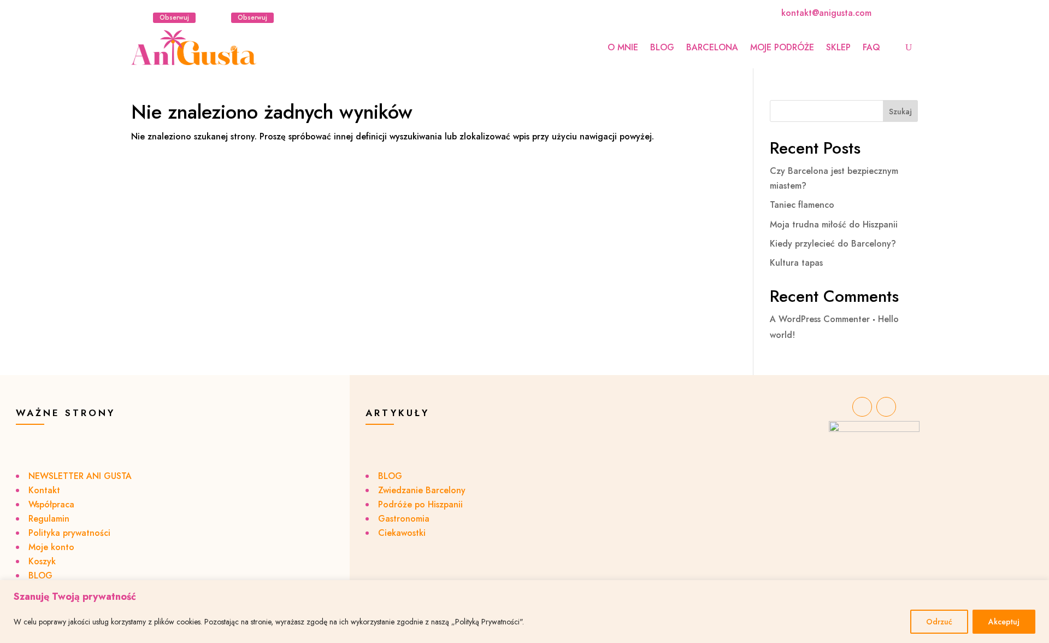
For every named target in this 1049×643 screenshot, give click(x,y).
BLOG (662, 47)
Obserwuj (174, 17)
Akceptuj (1003, 621)
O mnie (623, 47)
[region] (524, 611)
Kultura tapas (796, 262)
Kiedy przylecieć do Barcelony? (833, 243)
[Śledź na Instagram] (140, 17)
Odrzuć (939, 621)
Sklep (838, 47)
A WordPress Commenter (820, 319)
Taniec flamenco (802, 204)
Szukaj (900, 111)
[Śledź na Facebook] (218, 17)
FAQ (871, 47)
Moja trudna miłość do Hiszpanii (834, 224)
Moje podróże (782, 47)
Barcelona (712, 47)
